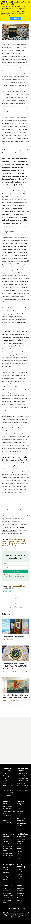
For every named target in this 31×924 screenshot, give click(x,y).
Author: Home (7, 591)
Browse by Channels (8, 858)
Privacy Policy (20, 876)
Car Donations (7, 893)
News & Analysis (21, 844)
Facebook (21, 888)
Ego (12, 639)
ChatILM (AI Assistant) (23, 773)
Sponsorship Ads (7, 900)
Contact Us (20, 872)
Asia (18, 853)
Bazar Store (6, 891)
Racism (14, 546)
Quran (4, 778)
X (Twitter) (20, 891)
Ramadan (5, 820)
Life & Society (6, 841)
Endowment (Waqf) (8, 895)
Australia (19, 851)
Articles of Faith (7, 808)
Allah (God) (6, 776)
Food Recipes (20, 811)
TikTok (20, 898)
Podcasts (19, 828)
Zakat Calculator (7, 795)
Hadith (4, 783)
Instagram (21, 893)
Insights (19, 813)
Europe (19, 848)
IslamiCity (6, 700)
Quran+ (5, 781)
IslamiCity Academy (8, 877)
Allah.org (5, 867)
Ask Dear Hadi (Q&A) (22, 776)
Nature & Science (7, 844)
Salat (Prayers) (6, 815)
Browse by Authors (8, 846)
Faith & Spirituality (19, 540)
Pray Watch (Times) (8, 785)
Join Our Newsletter (22, 785)
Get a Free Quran (21, 783)
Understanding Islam (8, 793)
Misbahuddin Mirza (17, 586)
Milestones (20, 874)
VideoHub (19, 825)
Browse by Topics (7, 853)
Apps (18, 806)
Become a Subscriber (23, 788)
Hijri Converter (7, 788)
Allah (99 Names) (7, 806)
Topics (23, 542)
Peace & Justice (21, 841)
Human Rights (21, 839)
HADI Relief (6, 872)
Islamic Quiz (20, 820)
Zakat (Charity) (7, 818)
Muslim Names (21, 816)
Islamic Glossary (21, 818)
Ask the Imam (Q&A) (22, 778)
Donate (5, 888)
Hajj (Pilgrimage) (7, 822)
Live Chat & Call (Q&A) (23, 781)
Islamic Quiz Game (22, 823)
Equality (10, 544)
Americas (19, 846)
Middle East (20, 858)
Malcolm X (17, 544)
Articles (10, 540)
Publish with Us (21, 879)
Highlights (11, 542)
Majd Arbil (6, 639)
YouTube (21, 895)
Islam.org (5, 869)
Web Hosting (6, 903)
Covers (19, 808)
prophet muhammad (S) (20, 671)
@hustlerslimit (7, 671)
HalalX (4, 874)
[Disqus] (15, 738)
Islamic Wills (6, 898)
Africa (18, 856)
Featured (4, 542)
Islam (4, 773)
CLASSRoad (6, 879)
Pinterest (20, 900)
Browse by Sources (8, 855)
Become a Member (22, 790)
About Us (19, 869)
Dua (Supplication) (8, 790)
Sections (17, 542)
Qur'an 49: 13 (18, 185)
